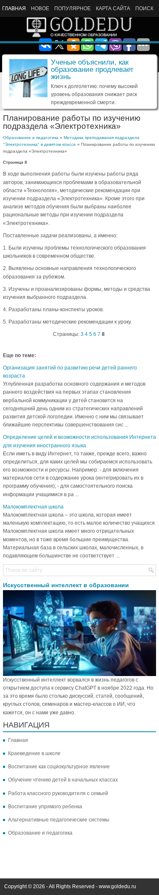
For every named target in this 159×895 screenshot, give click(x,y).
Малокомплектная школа (33, 507)
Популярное (72, 8)
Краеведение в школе (34, 753)
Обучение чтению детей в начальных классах (63, 780)
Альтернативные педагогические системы (58, 820)
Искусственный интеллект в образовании (66, 585)
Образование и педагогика (31, 137)
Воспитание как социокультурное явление (59, 767)
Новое (40, 8)
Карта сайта (113, 8)
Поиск (144, 8)
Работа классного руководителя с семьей (58, 793)
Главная (14, 8)
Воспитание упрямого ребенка (45, 807)
